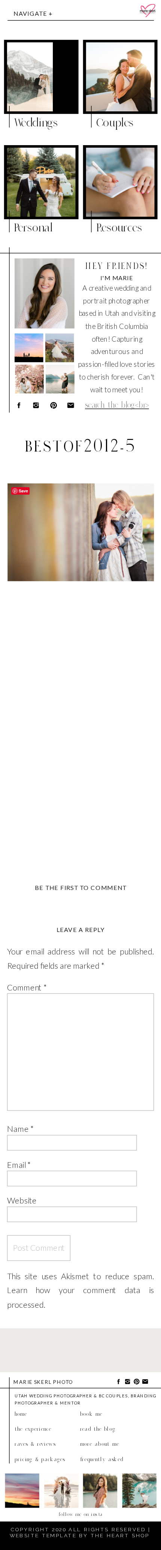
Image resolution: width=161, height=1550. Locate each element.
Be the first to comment (81, 887)
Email (19, 1164)
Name (20, 1129)
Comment (27, 987)
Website (22, 1200)
